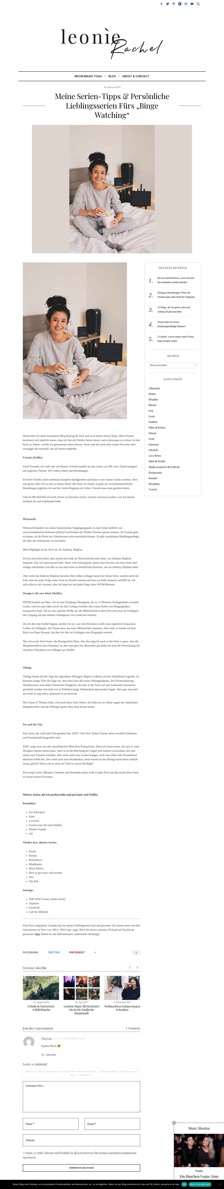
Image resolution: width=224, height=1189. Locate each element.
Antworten (51, 1054)
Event (152, 416)
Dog (151, 410)
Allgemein (154, 388)
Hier (37, 934)
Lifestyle (153, 450)
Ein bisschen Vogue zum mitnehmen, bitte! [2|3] (199, 1178)
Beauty (152, 393)
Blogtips (153, 399)
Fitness (152, 433)
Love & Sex (155, 455)
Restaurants (155, 472)
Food (151, 438)
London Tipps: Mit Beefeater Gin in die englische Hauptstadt (82, 1009)
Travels (153, 489)
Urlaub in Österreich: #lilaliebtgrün (41, 1008)
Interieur (154, 444)
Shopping (154, 483)
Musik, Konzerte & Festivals (164, 467)
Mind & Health (157, 461)
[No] (220, 1184)
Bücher (153, 405)
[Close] (174, 1123)
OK (184, 1184)
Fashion (153, 421)
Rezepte (153, 478)
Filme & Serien (157, 427)
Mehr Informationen (200, 1184)
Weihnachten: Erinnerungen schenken (122, 1008)
